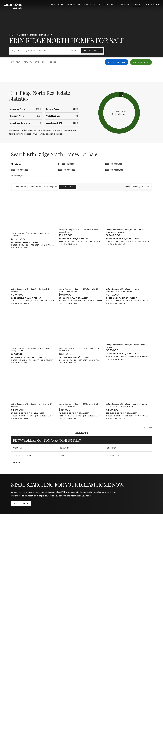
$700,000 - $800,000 (19, 170)
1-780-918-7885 (152, 5)
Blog (106, 5)
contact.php (82, 432)
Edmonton (111, 448)
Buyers (87, 5)
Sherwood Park (114, 455)
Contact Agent (141, 62)
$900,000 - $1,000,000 (114, 170)
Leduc (62, 455)
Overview (15, 62)
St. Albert (17, 462)
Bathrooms (33, 187)
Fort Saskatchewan (22, 455)
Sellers (97, 5)
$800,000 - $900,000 (66, 170)
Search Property (116, 62)
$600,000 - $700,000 (113, 164)
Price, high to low (140, 186)
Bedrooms (19, 187)
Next (146, 427)
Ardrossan (18, 448)
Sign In (137, 5)
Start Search (21, 503)
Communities (74, 5)
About (114, 5)
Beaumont (64, 448)
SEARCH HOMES (56, 5)
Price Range (49, 187)
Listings (52, 62)
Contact (124, 5)
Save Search (67, 187)
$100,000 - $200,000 (66, 164)
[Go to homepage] (15, 6)
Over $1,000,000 (17, 176)
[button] (119, 113)
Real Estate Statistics (34, 62)
